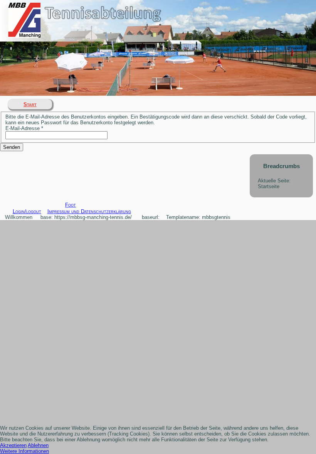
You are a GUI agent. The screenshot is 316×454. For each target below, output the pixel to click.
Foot (70, 205)
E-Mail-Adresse (24, 128)
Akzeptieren (13, 445)
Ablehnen (38, 445)
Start (30, 104)
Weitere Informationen (24, 451)
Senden (11, 147)
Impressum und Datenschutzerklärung (89, 211)
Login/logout (27, 211)
